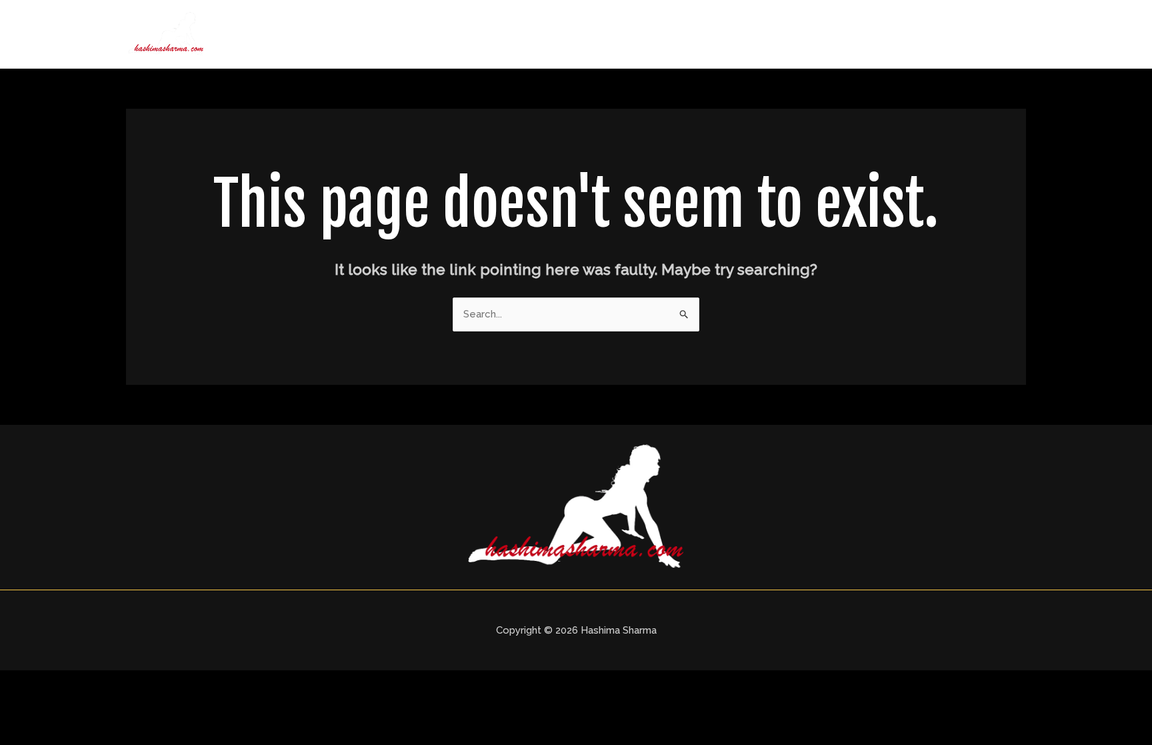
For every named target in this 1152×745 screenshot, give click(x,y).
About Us (702, 34)
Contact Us (984, 34)
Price (863, 34)
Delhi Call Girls (788, 34)
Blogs (915, 34)
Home (637, 34)
